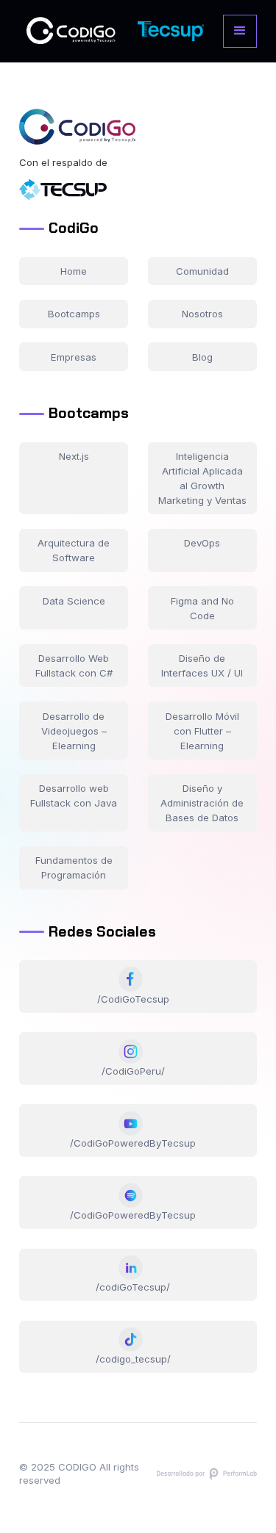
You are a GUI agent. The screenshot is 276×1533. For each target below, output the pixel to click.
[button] (239, 31)
